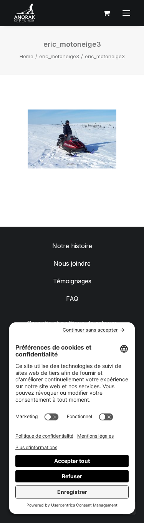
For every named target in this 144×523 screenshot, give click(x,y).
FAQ (72, 298)
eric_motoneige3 (59, 56)
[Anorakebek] (24, 13)
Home (26, 56)
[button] (126, 13)
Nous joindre (72, 263)
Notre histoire (72, 246)
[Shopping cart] (103, 13)
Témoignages (72, 281)
